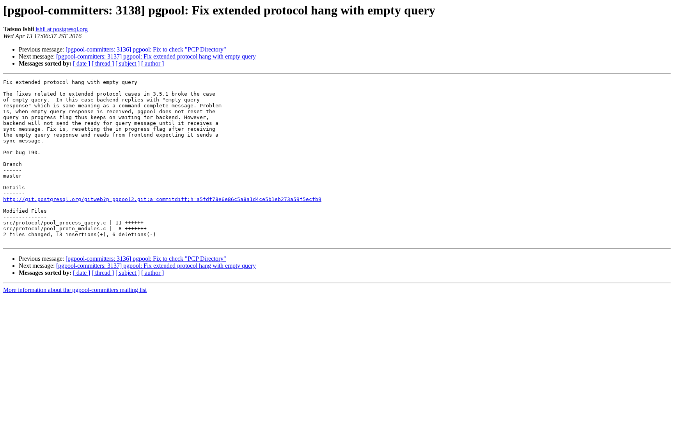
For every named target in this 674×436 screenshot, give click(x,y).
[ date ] (81, 63)
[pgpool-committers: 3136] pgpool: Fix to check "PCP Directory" (146, 49)
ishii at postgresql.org (61, 29)
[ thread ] (103, 63)
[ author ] (152, 63)
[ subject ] (127, 63)
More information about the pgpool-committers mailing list (75, 290)
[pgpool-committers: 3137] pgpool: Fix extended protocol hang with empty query (156, 56)
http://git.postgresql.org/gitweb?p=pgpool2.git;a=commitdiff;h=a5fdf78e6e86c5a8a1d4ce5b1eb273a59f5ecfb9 (162, 199)
